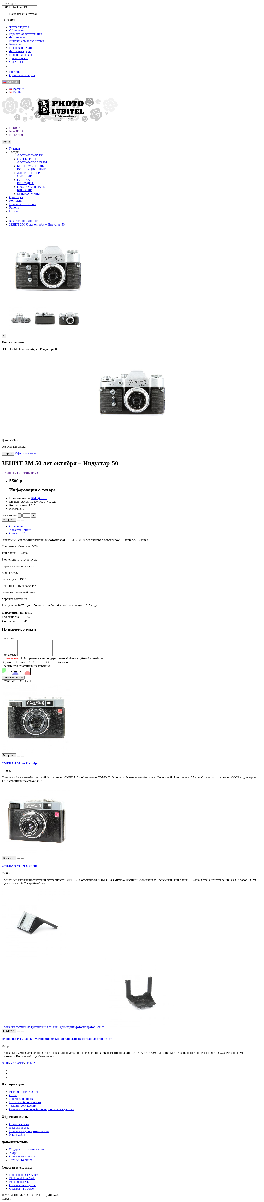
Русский (18, 89)
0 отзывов (8, 472)
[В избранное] (18, 520)
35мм (20, 1062)
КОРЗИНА (16, 131)
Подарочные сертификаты (26, 1149)
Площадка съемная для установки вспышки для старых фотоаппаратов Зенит (53, 1027)
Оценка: (7, 662)
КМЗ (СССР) (39, 498)
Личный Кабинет (20, 1159)
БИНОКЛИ (24, 190)
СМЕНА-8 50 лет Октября (20, 763)
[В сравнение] (22, 520)
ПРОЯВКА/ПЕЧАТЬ (31, 186)
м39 (13, 1062)
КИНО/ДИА (25, 183)
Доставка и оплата (21, 1098)
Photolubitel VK (19, 1181)
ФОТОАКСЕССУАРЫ (32, 162)
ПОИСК (14, 127)
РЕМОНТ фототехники (24, 1091)
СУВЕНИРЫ (25, 176)
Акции (13, 1153)
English (17, 92)
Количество (9, 515)
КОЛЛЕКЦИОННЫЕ (31, 169)
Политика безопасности (25, 1102)
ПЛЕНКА (23, 179)
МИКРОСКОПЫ (28, 193)
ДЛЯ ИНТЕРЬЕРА (29, 172)
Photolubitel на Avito (22, 1178)
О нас (13, 1095)
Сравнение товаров (22, 75)
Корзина (14, 71)
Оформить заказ (25, 453)
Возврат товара (19, 1127)
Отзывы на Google (21, 1188)
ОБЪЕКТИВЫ (26, 159)
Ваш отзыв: (9, 654)
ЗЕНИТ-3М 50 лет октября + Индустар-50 (37, 224)
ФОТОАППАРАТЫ (30, 155)
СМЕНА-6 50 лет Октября (20, 865)
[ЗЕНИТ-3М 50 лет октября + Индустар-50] (21, 328)
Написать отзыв (27, 472)
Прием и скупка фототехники (29, 1131)
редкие (30, 1062)
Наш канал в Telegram (23, 1174)
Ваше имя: (8, 638)
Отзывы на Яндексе (22, 1185)
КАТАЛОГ (16, 134)
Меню (6, 141)
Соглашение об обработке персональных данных (41, 1109)
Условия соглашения (22, 1105)
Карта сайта (17, 1134)
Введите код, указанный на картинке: (26, 665)
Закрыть (8, 453)
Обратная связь (19, 1124)
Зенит (5, 1062)
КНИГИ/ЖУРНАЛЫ (31, 165)
